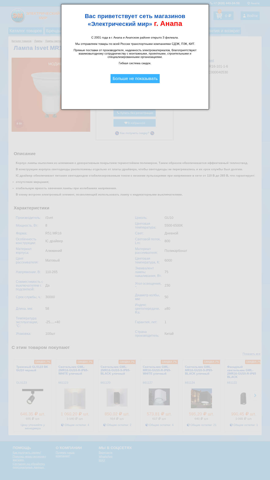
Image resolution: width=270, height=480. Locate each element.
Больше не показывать (135, 78)
